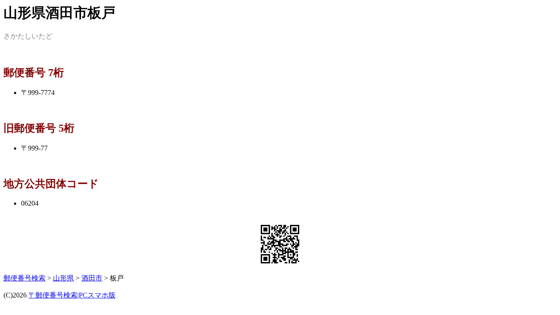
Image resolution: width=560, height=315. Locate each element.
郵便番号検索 (25, 278)
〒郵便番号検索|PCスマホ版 (72, 295)
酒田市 (91, 278)
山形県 (63, 278)
